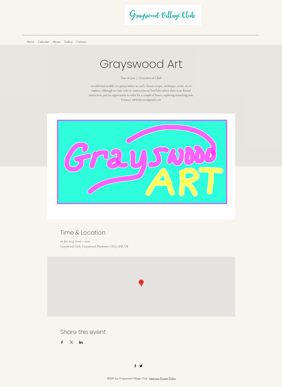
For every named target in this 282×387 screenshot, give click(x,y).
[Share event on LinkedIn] (81, 342)
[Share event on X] (71, 342)
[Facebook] (135, 366)
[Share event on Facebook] (62, 342)
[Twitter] (141, 366)
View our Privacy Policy (162, 378)
